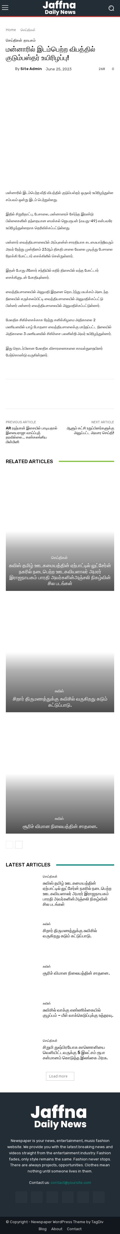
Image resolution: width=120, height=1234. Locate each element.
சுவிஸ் (59, 691)
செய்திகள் (28, 29)
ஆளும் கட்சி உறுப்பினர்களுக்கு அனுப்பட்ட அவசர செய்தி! (90, 430)
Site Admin (31, 69)
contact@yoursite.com (71, 1182)
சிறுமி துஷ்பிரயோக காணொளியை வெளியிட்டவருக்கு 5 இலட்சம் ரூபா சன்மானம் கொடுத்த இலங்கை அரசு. (75, 1052)
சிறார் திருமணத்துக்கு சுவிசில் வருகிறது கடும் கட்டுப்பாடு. (60, 702)
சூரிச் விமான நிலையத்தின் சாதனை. (60, 826)
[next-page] (18, 845)
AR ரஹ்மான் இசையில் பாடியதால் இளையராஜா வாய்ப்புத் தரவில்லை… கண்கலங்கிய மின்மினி (31, 435)
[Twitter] (98, 1197)
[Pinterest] (67, 1197)
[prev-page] (9, 845)
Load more (58, 1076)
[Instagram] (37, 1197)
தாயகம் (30, 40)
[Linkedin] (52, 1197)
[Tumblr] (83, 1197)
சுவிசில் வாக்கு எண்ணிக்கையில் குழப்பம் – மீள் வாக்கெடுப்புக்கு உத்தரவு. (78, 1012)
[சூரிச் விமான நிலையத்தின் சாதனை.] (60, 774)
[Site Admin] (10, 69)
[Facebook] (21, 1197)
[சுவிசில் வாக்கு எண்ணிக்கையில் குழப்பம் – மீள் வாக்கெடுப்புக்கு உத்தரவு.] (22, 1010)
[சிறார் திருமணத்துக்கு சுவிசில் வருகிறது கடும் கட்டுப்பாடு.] (60, 652)
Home (11, 29)
